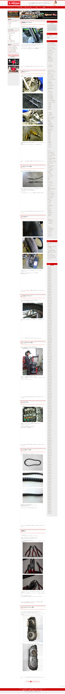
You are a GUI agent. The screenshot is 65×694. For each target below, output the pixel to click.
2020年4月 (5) (49, 280)
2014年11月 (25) (50, 376)
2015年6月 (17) (50, 365)
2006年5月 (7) (49, 505)
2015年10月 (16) (50, 359)
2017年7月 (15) (50, 327)
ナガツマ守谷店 (27, 290)
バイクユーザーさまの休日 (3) (51, 158)
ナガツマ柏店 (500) (50, 205)
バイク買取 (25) (50, 91)
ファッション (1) (50, 156)
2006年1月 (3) (49, 508)
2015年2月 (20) (50, 371)
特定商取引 (29, 689)
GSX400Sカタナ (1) (50, 220)
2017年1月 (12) (50, 336)
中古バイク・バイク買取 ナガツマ (13, 9)
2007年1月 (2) (49, 493)
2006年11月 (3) (50, 496)
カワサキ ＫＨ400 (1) (50, 194)
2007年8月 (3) (49, 484)
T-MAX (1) (49, 136)
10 (37, 681)
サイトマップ (41, 689)
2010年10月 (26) (50, 441)
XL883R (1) (49, 107)
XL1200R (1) (49, 106)
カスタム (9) (49, 208)
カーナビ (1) (49, 150)
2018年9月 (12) (50, 306)
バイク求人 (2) (49, 234)
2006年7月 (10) (50, 502)
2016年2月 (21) (50, 353)
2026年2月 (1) (49, 266)
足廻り (10, 34)
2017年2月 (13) (50, 335)
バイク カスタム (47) (50, 74)
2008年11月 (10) (50, 464)
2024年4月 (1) (49, 274)
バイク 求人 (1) (50, 94)
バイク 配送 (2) (50, 123)
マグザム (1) (49, 144)
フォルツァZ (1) (50, 66)
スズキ (25, 525)
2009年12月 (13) (50, 452)
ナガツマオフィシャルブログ (23, 9)
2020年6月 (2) (49, 277)
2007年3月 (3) (49, 490)
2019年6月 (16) (50, 292)
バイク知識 (33, 396)
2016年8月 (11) (50, 344)
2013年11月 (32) (50, 394)
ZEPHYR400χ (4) (50, 212)
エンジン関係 (10, 35)
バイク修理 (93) (50, 50)
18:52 (41, 525)
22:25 (28, 602)
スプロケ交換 (49, 243)
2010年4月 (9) (49, 446)
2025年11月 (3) (50, 271)
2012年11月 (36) (50, 412)
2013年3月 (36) (50, 406)
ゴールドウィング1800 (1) (51, 43)
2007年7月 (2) (49, 485)
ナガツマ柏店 (26, 211)
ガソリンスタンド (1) (50, 77)
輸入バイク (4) (49, 115)
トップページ (12, 7)
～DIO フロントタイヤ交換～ (51, 250)
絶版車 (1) (49, 120)
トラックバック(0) (31, 602)
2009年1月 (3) (49, 461)
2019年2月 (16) (50, 298)
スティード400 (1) (50, 60)
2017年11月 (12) (50, 321)
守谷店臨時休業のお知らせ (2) (51, 188)
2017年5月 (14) (50, 330)
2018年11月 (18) (50, 303)
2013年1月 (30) (50, 409)
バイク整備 (33, 211)
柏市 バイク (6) (50, 53)
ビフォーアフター (50, 248)
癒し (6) (49, 164)
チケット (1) (49, 226)
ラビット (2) (49, 80)
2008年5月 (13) (50, 473)
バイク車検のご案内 (11, 40)
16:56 (43, 444)
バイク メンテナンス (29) (51, 153)
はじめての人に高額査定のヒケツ (13, 48)
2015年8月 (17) (50, 362)
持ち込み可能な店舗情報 (12, 51)
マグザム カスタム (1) (51, 196)
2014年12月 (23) (50, 374)
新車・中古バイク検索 (28, 7)
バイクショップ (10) (50, 185)
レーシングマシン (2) (50, 191)
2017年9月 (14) (50, 324)
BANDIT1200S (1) (50, 82)
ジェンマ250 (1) (50, 223)
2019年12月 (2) (50, 283)
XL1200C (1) (49, 104)
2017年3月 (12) (50, 333)
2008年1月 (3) (49, 479)
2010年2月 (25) (50, 449)
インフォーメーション (53, 7)
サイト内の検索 (49, 35)
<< (26, 681)
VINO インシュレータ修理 (51, 255)
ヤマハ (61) (49, 132)
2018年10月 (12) (50, 304)
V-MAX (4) (49, 139)
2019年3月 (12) (50, 297)
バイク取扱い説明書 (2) (51, 126)
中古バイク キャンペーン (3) (51, 71)
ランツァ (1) (49, 145)
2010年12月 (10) (50, 438)
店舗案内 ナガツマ (24, 689)
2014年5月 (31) (50, 385)
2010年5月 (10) (50, 444)
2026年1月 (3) (49, 268)
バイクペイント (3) (50, 176)
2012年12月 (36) (50, 411)
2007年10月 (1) (50, 482)
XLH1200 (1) (49, 109)
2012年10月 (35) (50, 414)
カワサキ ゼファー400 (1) (51, 117)
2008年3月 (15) (50, 476)
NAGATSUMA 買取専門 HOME (13, 47)
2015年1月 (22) (50, 373)
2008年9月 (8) (49, 467)
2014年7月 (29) (50, 382)
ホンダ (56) (49, 56)
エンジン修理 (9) (50, 170)
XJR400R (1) (49, 142)
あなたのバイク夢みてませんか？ (13, 65)
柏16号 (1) (49, 199)
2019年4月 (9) (49, 295)
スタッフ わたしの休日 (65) (51, 100)
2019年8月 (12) (50, 289)
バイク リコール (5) (50, 97)
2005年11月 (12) (50, 511)
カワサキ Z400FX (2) (50, 152)
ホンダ (10, 24)
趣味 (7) (49, 179)
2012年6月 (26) (50, 420)
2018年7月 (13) (50, 309)
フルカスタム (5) (50, 83)
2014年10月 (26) (50, 377)
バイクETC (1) (49, 231)
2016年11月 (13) (50, 339)
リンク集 (37, 689)
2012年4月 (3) (49, 423)
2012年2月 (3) (49, 426)
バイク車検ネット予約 (12, 41)
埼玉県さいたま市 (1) (50, 129)
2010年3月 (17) (50, 447)
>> (39, 681)
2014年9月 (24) (50, 379)
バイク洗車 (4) (49, 173)
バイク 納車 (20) (50, 114)
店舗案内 (44, 7)
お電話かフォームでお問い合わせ (13, 52)
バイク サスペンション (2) (51, 155)
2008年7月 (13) (50, 470)
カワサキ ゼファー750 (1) (51, 193)
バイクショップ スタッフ (32, 601)
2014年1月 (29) (50, 391)
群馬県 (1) (49, 190)
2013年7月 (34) (50, 400)
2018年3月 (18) (50, 315)
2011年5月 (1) (49, 432)
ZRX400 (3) (49, 215)
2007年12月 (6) (50, 481)
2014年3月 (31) (50, 388)
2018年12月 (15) (50, 301)
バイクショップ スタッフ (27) (52, 161)
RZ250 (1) (49, 133)
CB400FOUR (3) (50, 57)
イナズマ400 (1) (50, 221)
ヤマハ (10, 25)
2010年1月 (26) (50, 450)
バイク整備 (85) (50, 112)
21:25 (43, 290)
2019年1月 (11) (50, 300)
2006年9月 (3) (49, 499)
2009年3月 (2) (49, 458)
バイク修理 (35, 7)
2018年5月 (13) (50, 312)
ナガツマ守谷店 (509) (50, 228)
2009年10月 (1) (50, 455)
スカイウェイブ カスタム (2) (51, 79)
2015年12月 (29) (50, 356)
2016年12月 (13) (50, 338)
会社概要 (33, 689)
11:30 (42, 396)
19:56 (39, 66)
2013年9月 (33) (50, 397)
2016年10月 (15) (50, 341)
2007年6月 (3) (49, 487)
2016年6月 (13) (50, 347)
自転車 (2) (49, 187)
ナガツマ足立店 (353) (50, 229)
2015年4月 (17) (50, 368)
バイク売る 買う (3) (50, 182)
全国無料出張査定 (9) (50, 88)
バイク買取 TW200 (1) (51, 85)
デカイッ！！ (49, 258)
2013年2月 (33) (50, 408)
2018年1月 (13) (50, 318)
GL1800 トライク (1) (50, 118)
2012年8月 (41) (50, 417)
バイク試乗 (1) (49, 167)
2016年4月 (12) (50, 350)
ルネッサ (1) (49, 147)
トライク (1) (49, 202)
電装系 (10, 36)
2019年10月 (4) (50, 286)
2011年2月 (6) (49, 435)
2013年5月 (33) (50, 403)
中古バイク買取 (20, 7)
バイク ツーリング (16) (51, 47)
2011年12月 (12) (50, 429)
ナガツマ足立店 (27, 66)
